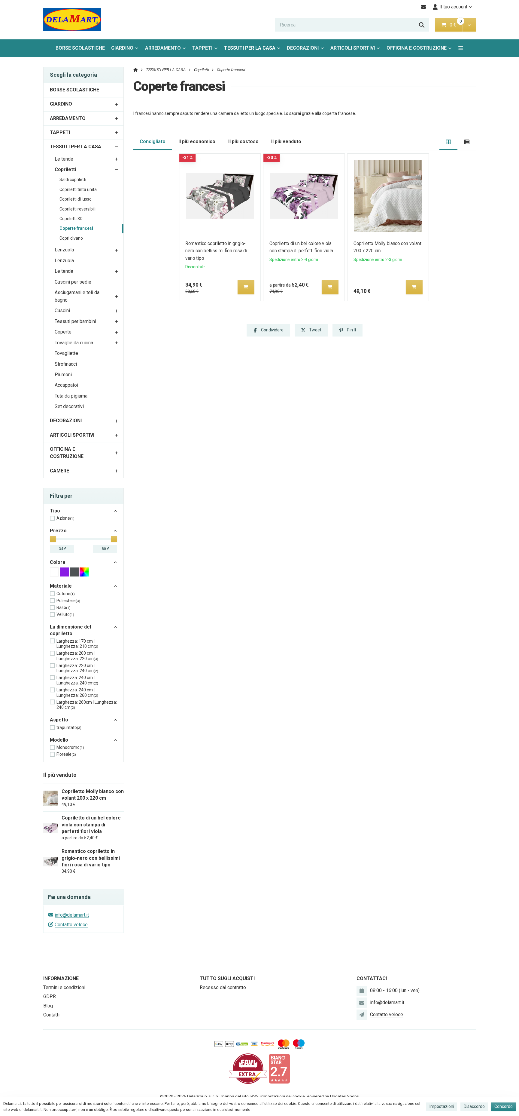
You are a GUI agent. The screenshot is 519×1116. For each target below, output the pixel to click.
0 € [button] (455, 25)
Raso (63, 607)
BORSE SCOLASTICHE (80, 48)
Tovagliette (66, 353)
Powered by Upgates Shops (333, 1096)
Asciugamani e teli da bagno (77, 296)
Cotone (65, 593)
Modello (59, 740)
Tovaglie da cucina (74, 343)
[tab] (448, 141)
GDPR (49, 996)
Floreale (66, 754)
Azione (65, 518)
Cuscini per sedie (73, 282)
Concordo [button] (503, 1106)
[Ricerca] (421, 25)
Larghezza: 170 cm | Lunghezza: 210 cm (77, 644)
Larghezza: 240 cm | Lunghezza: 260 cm (77, 692)
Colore (57, 562)
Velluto (65, 614)
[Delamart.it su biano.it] (279, 1068)
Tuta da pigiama (71, 396)
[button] (469, 25)
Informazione (61, 978)
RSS (254, 1096)
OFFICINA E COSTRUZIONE (417, 48)
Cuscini (62, 310)
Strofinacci (66, 364)
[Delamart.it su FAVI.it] (248, 1068)
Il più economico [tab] (196, 141)
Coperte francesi (76, 228)
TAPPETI (202, 48)
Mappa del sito (235, 1096)
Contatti (51, 1015)
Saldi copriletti (72, 179)
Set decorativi (69, 406)
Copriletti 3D (71, 218)
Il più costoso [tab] (243, 141)
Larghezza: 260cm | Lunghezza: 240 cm (86, 705)
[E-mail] (423, 7)
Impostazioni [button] (441, 1106)
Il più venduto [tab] (286, 141)
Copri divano (71, 238)
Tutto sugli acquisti (227, 978)
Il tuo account (453, 7)
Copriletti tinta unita (78, 189)
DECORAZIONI (303, 48)
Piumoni (63, 374)
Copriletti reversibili (77, 209)
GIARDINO (122, 48)
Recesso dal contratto (223, 987)
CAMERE (59, 471)
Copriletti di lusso (75, 199)
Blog (48, 1006)
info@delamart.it (72, 915)
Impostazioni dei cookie (282, 1096)
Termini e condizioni (64, 987)
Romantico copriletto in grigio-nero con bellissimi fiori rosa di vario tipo (216, 251)
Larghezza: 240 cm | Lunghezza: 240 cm (77, 680)
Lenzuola (64, 250)
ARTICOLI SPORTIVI (352, 48)
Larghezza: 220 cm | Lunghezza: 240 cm (77, 668)
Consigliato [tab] (152, 141)
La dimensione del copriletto (70, 630)
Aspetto (59, 720)
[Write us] (362, 1015)
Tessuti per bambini (75, 321)
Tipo (55, 511)
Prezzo (58, 530)
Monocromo (70, 747)
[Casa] (72, 19)
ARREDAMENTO (163, 48)
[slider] (53, 539)
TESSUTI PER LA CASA (249, 48)
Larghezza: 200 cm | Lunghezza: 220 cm (77, 656)
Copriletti (65, 169)
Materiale (61, 586)
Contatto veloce (71, 924)
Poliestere (68, 600)
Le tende (64, 159)
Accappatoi (66, 385)
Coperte (63, 332)
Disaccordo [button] (474, 1106)
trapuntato (68, 727)
